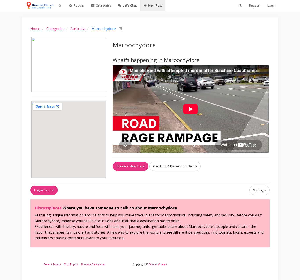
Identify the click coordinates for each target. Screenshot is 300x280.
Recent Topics (52, 264)
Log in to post (44, 190)
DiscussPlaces (158, 264)
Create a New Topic (130, 166)
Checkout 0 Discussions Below (175, 166)
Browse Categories (93, 264)
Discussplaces (48, 208)
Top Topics (71, 264)
